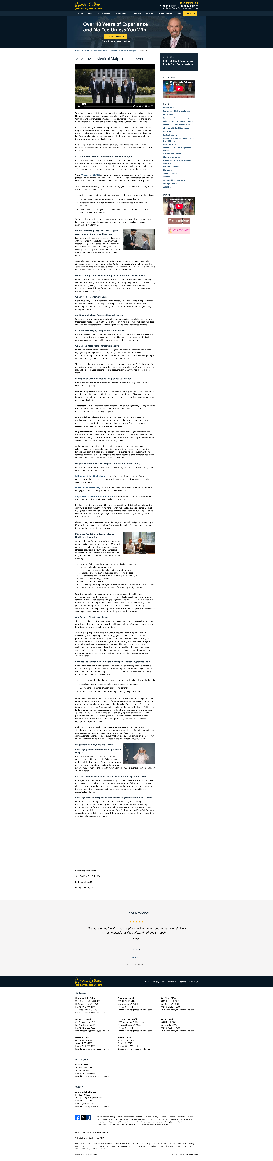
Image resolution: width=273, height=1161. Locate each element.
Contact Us (190, 13)
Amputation (168, 107)
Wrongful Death (170, 183)
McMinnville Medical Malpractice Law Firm (90, 5)
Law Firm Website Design (184, 1154)
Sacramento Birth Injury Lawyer (176, 111)
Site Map (182, 982)
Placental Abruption (171, 157)
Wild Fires (167, 187)
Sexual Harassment (171, 166)
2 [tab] (136, 949)
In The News (136, 13)
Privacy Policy (158, 982)
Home (80, 13)
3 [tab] (139, 949)
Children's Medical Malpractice (176, 128)
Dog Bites (167, 131)
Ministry (149, 13)
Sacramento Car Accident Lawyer (177, 124)
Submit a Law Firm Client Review (136, 965)
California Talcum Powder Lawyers (178, 121)
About (90, 13)
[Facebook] (77, 1117)
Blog (179, 13)
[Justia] (88, 1117)
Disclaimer (171, 982)
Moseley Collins (96, 1154)
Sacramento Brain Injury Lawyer (177, 118)
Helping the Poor (165, 13)
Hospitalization (169, 144)
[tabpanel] (136, 930)
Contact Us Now (115, 36)
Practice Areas (104, 13)
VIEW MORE (136, 957)
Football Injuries (170, 135)
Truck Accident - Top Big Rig (174, 180)
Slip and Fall (168, 170)
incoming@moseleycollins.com (138, 1009)
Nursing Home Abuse (172, 154)
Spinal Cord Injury (170, 173)
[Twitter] (83, 1117)
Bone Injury (168, 114)
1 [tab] (133, 949)
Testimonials (120, 13)
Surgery (166, 177)
